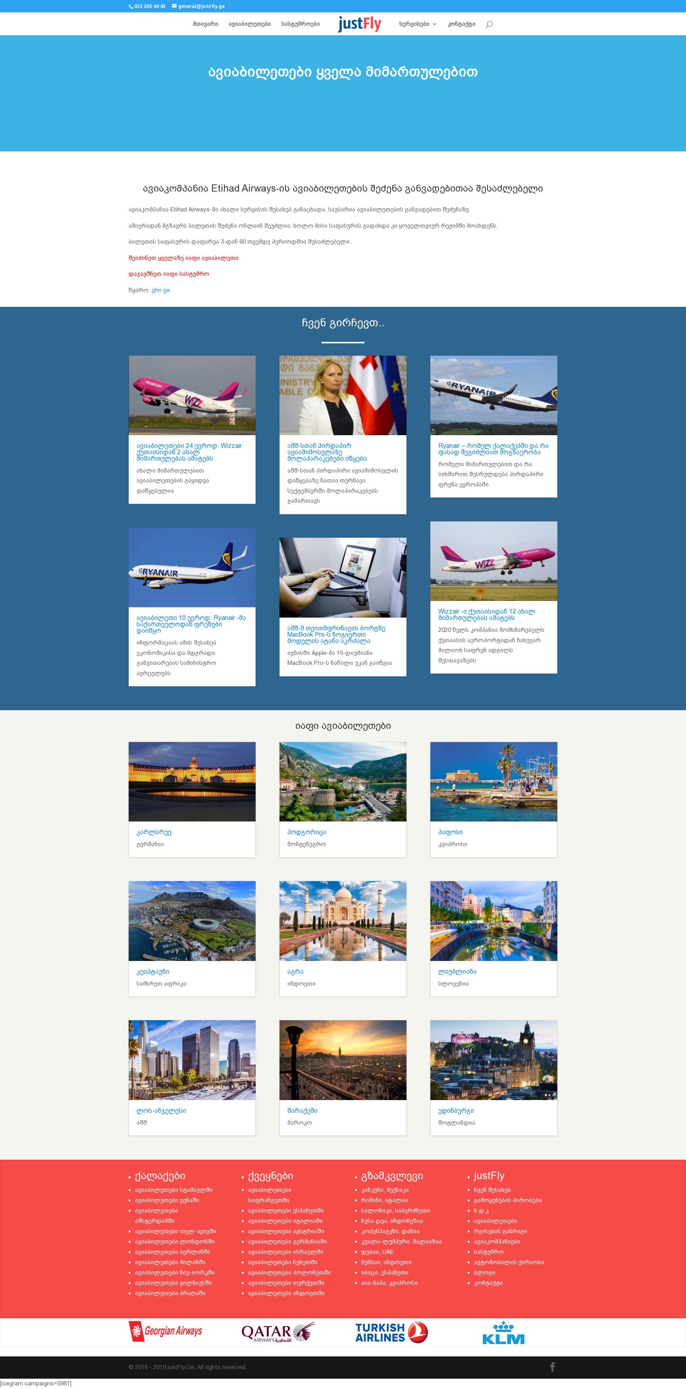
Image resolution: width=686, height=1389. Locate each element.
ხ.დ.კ (481, 1210)
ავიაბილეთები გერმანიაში (287, 1241)
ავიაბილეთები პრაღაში (170, 1293)
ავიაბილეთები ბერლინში (172, 1251)
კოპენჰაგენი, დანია (390, 1231)
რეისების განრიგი (500, 1231)
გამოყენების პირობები (508, 1200)
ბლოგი (484, 1272)
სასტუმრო (489, 1251)
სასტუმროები (300, 24)
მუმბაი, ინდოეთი (386, 1262)
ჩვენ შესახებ (492, 1189)
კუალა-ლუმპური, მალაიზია (401, 1241)
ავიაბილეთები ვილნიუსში (173, 1282)
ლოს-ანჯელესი (161, 1110)
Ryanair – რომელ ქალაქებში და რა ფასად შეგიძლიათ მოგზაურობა (493, 449)
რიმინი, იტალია (384, 1200)
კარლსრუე (154, 832)
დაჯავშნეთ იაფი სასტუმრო (169, 273)
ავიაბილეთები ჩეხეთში (283, 1262)
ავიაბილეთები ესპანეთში (286, 1210)
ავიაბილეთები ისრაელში (286, 1251)
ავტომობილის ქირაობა (509, 1262)
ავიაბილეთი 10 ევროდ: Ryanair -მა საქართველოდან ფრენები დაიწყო (191, 624)
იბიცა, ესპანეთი (385, 1272)
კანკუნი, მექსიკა (385, 1189)
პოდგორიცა (307, 832)
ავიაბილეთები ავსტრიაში (286, 1231)
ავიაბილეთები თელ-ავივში (175, 1231)
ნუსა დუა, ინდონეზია (392, 1220)
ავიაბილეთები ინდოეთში (286, 1293)
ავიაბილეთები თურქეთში (286, 1282)
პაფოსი (450, 832)
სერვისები (414, 24)
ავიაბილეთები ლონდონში (175, 1241)
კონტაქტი (462, 24)
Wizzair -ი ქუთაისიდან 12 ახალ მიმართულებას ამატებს (486, 615)
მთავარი (205, 24)
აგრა (295, 971)
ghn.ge (161, 290)
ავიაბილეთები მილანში (170, 1262)
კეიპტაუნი (153, 971)
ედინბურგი (456, 1110)
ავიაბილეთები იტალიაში (285, 1220)
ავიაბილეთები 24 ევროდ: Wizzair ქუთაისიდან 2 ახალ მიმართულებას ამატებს (189, 452)
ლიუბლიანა (457, 971)
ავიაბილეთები (250, 24)
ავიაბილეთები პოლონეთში (289, 1272)
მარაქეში (302, 1110)
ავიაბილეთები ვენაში (167, 1200)
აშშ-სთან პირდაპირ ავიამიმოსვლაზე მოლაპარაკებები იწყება (327, 452)
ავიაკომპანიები (497, 1241)
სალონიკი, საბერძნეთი (395, 1210)
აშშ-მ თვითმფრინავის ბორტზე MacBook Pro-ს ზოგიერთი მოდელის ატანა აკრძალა (336, 634)
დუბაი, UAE (377, 1251)
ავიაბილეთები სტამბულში (174, 1189)
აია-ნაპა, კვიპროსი (389, 1282)
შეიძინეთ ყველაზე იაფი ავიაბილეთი (184, 258)
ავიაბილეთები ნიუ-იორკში (175, 1272)
